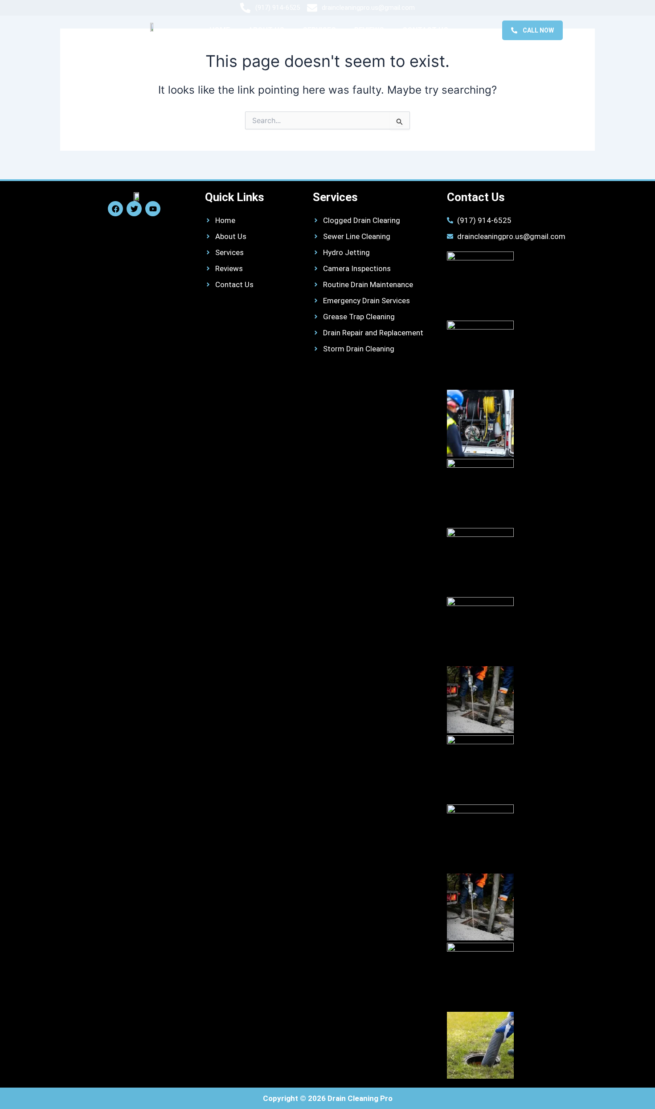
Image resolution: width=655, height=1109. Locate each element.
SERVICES (319, 30)
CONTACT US (425, 30)
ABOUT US (266, 30)
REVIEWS (369, 30)
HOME (219, 30)
